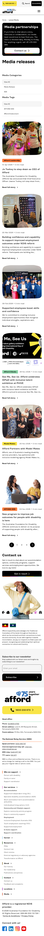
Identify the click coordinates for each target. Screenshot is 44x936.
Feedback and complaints (13, 884)
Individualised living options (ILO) (16, 805)
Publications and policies (13, 873)
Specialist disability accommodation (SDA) (20, 796)
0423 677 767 (16, 752)
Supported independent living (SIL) (17, 793)
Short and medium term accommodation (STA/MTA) (19, 801)
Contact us (8, 881)
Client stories (9, 852)
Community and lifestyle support (17, 808)
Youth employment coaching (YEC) (17, 823)
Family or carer (9, 778)
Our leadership (9, 870)
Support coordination (12, 833)
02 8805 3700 (13, 724)
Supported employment (13, 826)
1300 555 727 (20, 744)
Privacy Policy (28, 916)
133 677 (14, 755)
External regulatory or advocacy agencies (19, 855)
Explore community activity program (18, 811)
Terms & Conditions (11, 916)
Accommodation (10, 790)
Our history (8, 866)
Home (4, 20)
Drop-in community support (14, 814)
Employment (9, 817)
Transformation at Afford (13, 858)
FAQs (6, 846)
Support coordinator (12, 781)
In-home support (10, 830)
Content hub (9, 849)
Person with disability (12, 775)
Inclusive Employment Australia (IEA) (18, 820)
